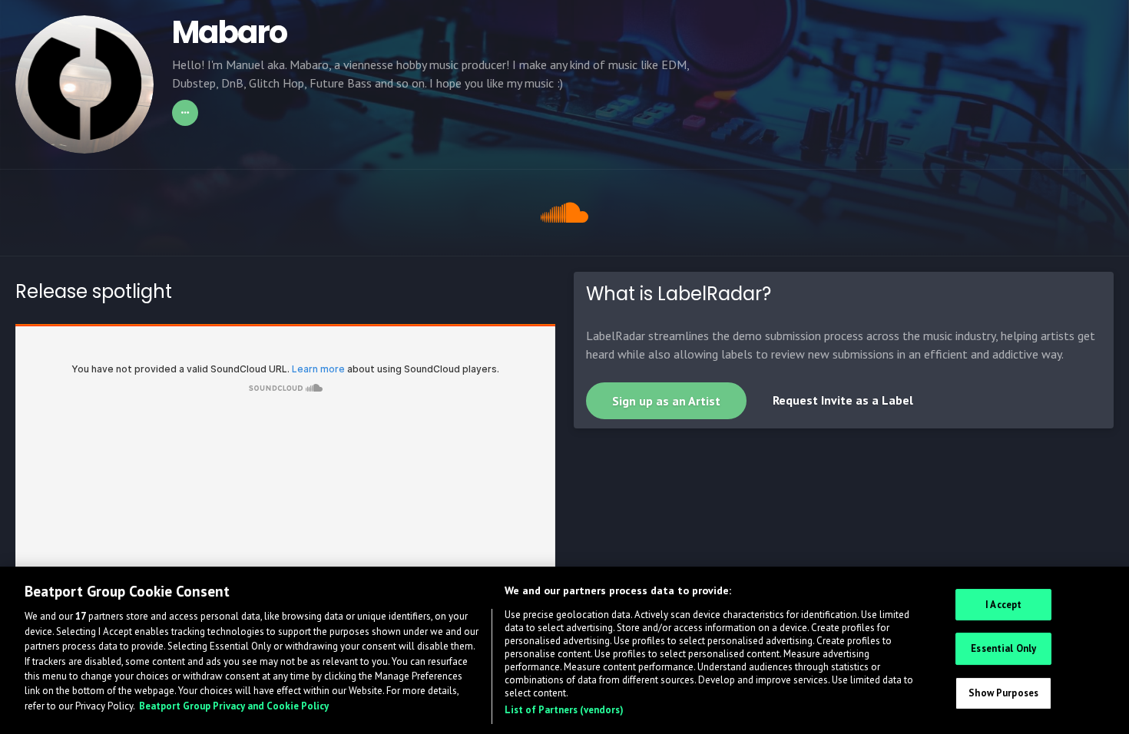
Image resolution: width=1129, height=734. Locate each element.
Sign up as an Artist (666, 400)
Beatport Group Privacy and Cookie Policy (234, 706)
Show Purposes (1003, 692)
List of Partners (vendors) (564, 709)
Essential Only (1003, 649)
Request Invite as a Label (843, 400)
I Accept (1003, 604)
